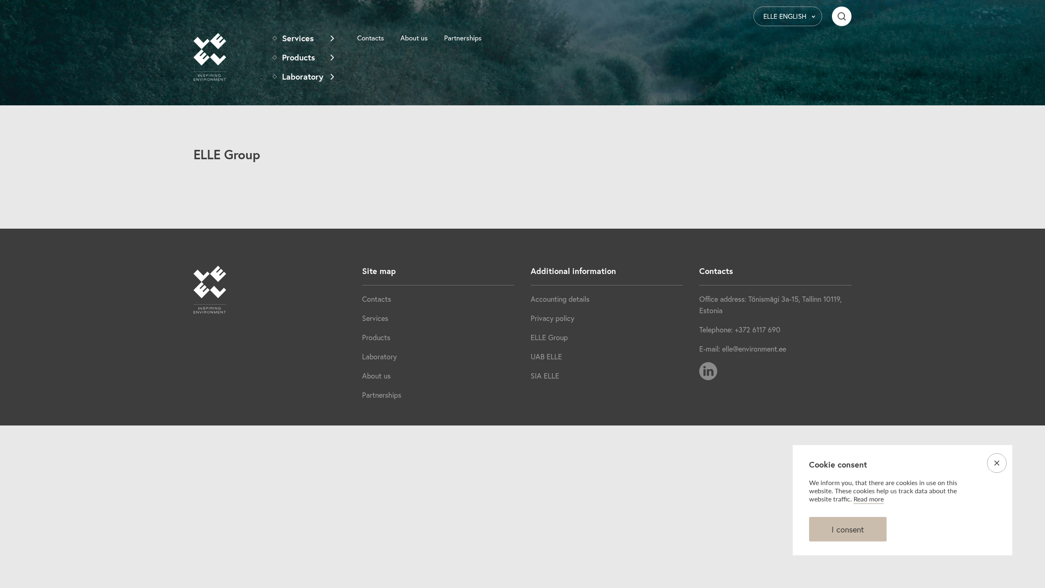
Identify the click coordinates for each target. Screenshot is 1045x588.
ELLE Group (549, 337)
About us (414, 37)
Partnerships (463, 37)
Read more (869, 498)
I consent (848, 529)
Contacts (370, 37)
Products (298, 57)
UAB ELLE (546, 356)
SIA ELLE (545, 376)
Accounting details (560, 299)
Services (298, 38)
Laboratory (302, 76)
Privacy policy (552, 318)
